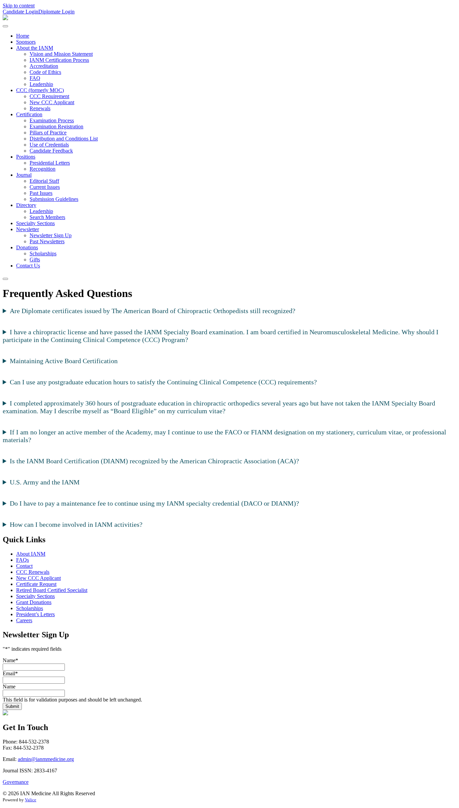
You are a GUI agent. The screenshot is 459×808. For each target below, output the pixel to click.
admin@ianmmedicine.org (46, 759)
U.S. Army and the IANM (45, 482)
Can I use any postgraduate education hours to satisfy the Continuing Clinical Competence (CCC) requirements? (163, 382)
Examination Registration (56, 126)
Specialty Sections (35, 223)
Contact (24, 566)
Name (10, 660)
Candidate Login (20, 11)
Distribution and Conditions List (64, 138)
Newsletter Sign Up (51, 235)
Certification (29, 114)
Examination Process (52, 120)
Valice (30, 799)
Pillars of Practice (48, 132)
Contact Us (28, 265)
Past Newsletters (47, 241)
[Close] (5, 279)
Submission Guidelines (54, 199)
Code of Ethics (45, 72)
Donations (27, 247)
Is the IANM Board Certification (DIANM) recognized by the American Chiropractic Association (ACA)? (154, 461)
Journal (24, 175)
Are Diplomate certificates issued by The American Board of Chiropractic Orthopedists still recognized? (152, 310)
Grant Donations (33, 602)
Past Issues (41, 193)
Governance (16, 782)
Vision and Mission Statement (61, 54)
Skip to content (19, 5)
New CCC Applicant (52, 102)
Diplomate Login (56, 11)
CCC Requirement (49, 96)
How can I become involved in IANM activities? (76, 524)
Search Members (47, 217)
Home (22, 36)
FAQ (35, 78)
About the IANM (34, 48)
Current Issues (45, 187)
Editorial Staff (44, 181)
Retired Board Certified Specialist (51, 590)
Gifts (35, 259)
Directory (26, 205)
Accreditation (44, 66)
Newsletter (27, 229)
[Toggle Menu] (5, 26)
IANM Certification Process (59, 60)
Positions (25, 157)
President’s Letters (35, 614)
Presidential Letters (50, 163)
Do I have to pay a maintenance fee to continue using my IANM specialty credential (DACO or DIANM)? (154, 503)
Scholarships (43, 253)
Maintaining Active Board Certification (64, 361)
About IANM (30, 554)
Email (10, 673)
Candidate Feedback (51, 151)
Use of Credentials (49, 144)
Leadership (41, 84)
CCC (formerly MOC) (40, 90)
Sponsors (26, 42)
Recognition (42, 169)
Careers (24, 620)
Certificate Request (36, 584)
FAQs (22, 560)
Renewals (40, 108)
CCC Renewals (32, 572)
